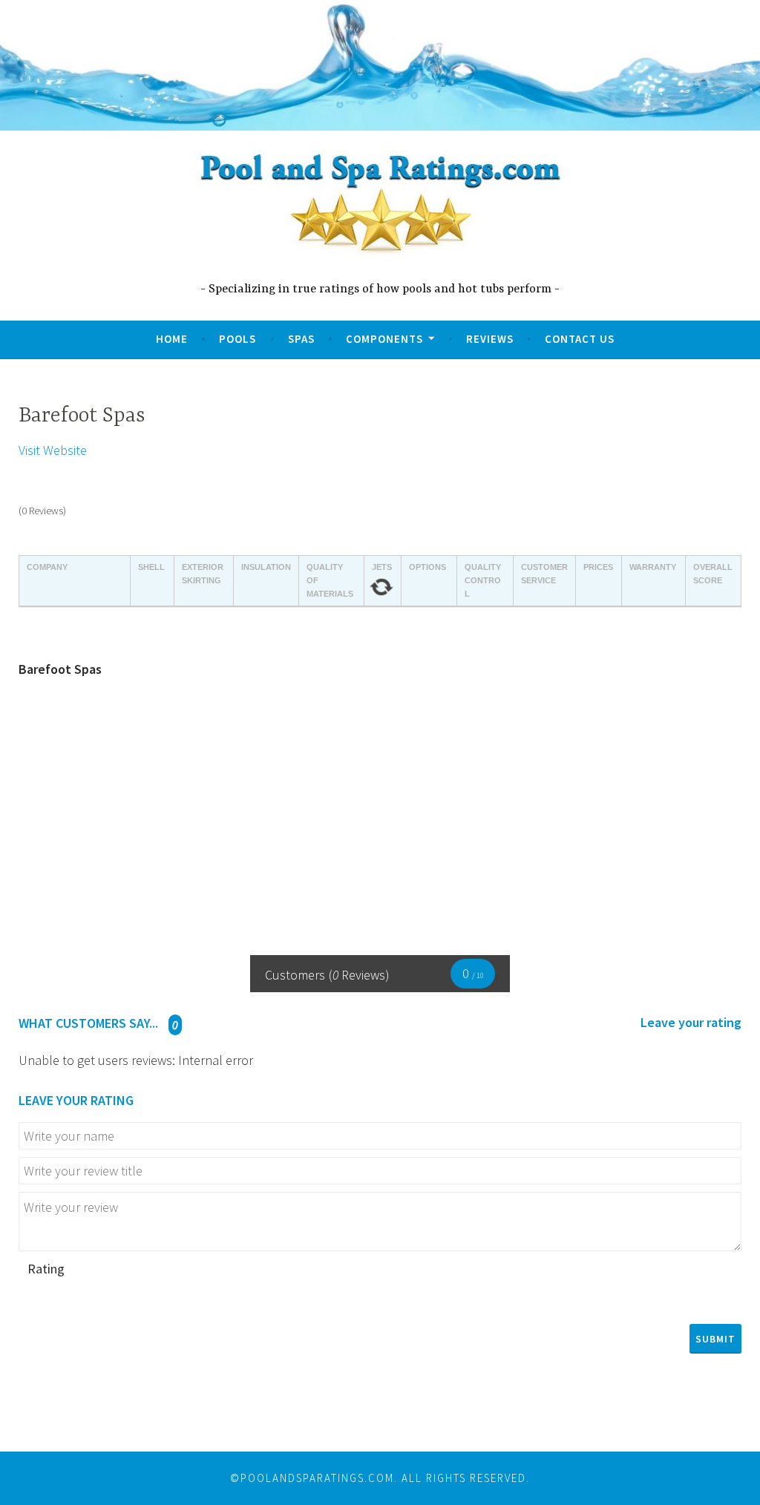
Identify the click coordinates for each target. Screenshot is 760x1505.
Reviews (490, 339)
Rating (46, 1268)
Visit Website (53, 450)
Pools (237, 339)
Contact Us (580, 339)
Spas (301, 339)
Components (384, 339)
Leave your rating (691, 1022)
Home (172, 339)
